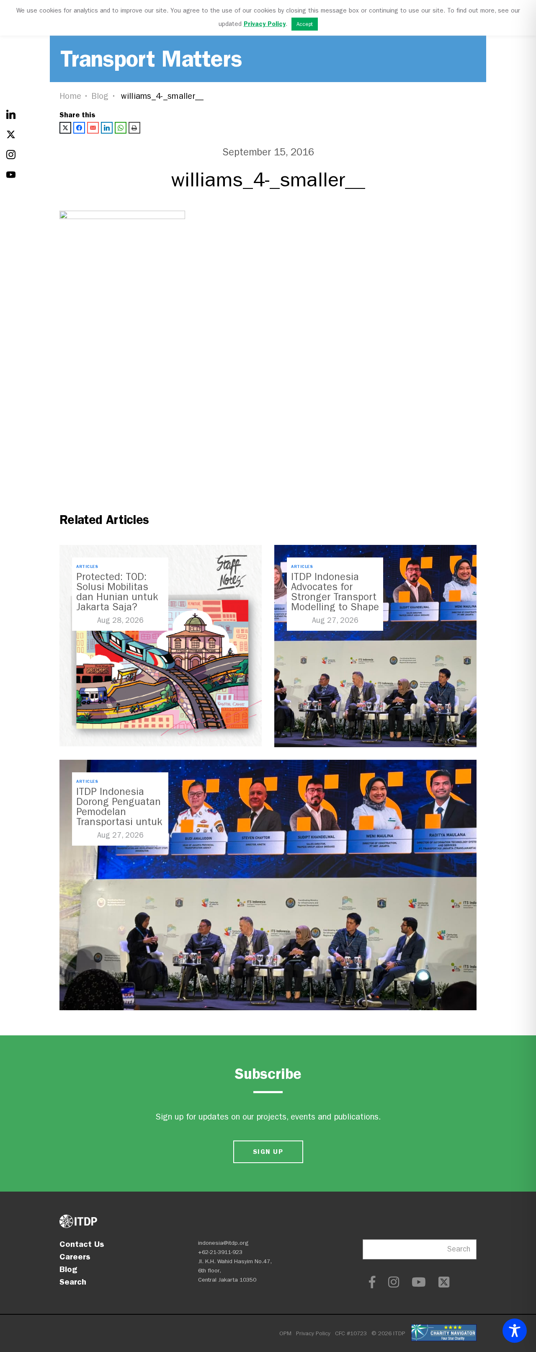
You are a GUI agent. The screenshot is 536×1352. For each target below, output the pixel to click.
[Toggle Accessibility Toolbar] (515, 1331)
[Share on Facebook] (79, 128)
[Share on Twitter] (65, 128)
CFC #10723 (351, 1333)
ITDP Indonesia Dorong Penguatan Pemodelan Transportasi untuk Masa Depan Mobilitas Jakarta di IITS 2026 (119, 822)
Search (72, 1282)
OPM (285, 1333)
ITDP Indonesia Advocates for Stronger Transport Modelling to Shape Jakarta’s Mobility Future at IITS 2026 (335, 602)
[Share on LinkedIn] (107, 128)
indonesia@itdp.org (223, 1242)
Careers (74, 1256)
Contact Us (81, 1244)
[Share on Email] (93, 128)
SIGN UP (268, 1152)
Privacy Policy (313, 1333)
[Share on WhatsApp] (120, 128)
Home (70, 96)
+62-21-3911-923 (220, 1252)
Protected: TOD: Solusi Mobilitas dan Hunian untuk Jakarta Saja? (117, 592)
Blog (100, 96)
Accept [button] (304, 24)
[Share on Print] (134, 128)
